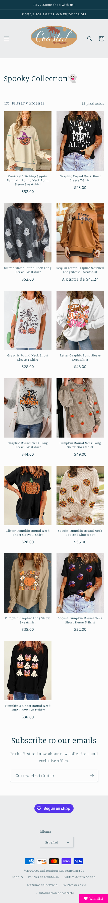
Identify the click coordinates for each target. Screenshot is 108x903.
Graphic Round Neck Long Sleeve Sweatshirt (28, 445)
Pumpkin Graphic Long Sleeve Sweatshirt (27, 620)
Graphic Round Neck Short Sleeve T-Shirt (80, 178)
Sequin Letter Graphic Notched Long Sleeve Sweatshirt (80, 270)
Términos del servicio (42, 885)
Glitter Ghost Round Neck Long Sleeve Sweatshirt (27, 270)
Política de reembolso (43, 877)
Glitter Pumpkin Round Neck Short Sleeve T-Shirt (27, 533)
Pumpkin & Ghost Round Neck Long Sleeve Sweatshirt (27, 708)
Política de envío (74, 885)
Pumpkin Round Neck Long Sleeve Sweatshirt (80, 445)
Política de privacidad (79, 877)
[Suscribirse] (92, 776)
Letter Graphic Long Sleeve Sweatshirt (80, 357)
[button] (6, 38)
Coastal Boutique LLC (49, 870)
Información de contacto (56, 893)
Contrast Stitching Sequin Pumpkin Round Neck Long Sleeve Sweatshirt (27, 180)
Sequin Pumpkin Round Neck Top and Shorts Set (80, 533)
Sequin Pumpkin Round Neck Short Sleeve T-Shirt (80, 620)
